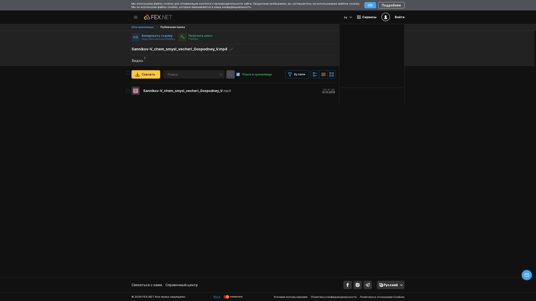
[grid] (233, 90)
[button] (366, 17)
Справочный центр (181, 285)
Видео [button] (139, 60)
